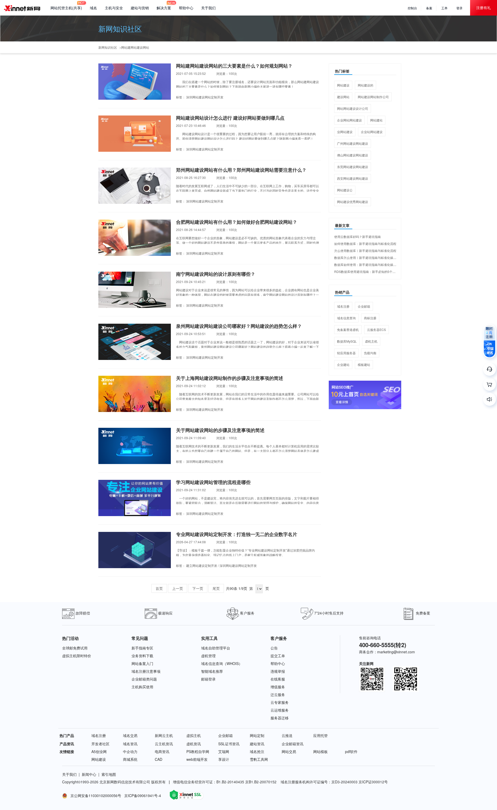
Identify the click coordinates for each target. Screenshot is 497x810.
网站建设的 (365, 85)
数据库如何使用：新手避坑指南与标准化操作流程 (368, 264)
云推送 (287, 735)
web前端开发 (197, 759)
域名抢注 (257, 751)
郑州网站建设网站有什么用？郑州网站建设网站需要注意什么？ (241, 170)
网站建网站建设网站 (135, 47)
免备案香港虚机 (348, 329)
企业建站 (343, 364)
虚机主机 (371, 341)
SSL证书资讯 (228, 743)
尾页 (216, 588)
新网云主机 (164, 735)
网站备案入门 (142, 663)
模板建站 (364, 364)
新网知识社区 (120, 28)
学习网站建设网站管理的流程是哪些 (213, 482)
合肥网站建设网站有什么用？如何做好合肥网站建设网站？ (236, 222)
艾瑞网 (223, 751)
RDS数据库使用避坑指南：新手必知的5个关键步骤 (369, 271)
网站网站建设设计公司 (352, 108)
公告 (274, 647)
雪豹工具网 (259, 759)
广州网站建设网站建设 (352, 143)
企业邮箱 (364, 306)
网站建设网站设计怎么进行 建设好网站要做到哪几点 (230, 118)
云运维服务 (280, 710)
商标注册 (370, 318)
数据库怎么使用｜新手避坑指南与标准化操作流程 (368, 257)
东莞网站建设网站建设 (352, 166)
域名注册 (343, 306)
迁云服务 (278, 694)
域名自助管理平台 (215, 647)
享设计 (223, 759)
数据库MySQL (347, 341)
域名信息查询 (346, 318)
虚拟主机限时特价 (76, 655)
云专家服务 (280, 702)
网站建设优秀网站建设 (352, 201)
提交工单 (278, 655)
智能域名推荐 (212, 671)
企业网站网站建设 (349, 120)
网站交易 (289, 751)
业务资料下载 (142, 655)
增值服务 (278, 686)
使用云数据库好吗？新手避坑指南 (357, 236)
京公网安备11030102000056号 (94, 795)
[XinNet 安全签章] (186, 795)
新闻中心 (89, 774)
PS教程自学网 (197, 751)
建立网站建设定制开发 (201, 565)
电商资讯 (162, 751)
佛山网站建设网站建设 (352, 155)
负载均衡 (370, 353)
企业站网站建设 (372, 131)
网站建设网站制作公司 (373, 97)
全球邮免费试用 (74, 647)
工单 (444, 8)
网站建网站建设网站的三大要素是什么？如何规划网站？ (234, 66)
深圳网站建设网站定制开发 (204, 97)
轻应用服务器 (346, 353)
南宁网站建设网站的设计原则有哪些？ (215, 274)
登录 (459, 8)
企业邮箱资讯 (292, 743)
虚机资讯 (193, 743)
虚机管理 (208, 655)
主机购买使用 (142, 686)
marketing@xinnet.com (396, 651)
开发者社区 (100, 743)
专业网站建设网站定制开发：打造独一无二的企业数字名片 (236, 534)
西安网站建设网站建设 (352, 178)
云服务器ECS (376, 329)
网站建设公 (345, 190)
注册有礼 (483, 7)
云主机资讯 (164, 743)
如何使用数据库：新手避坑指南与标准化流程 (365, 243)
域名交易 (130, 735)
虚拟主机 (193, 735)
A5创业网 (99, 751)
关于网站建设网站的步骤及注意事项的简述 (220, 430)
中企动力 (130, 751)
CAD (158, 759)
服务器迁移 (280, 717)
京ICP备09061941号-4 (143, 795)
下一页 (197, 588)
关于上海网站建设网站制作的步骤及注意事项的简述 (229, 378)
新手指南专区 (142, 647)
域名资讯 (130, 743)
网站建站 (376, 120)
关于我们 (208, 7)
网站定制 (257, 735)
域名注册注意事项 (145, 671)
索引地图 (108, 774)
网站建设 (343, 85)
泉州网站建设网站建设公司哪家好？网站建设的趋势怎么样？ (239, 326)
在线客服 (278, 679)
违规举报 (278, 671)
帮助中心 (186, 7)
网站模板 (320, 751)
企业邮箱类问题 (144, 679)
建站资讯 (257, 743)
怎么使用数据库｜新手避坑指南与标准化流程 (365, 250)
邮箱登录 (208, 679)
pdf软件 (351, 751)
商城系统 (130, 759)
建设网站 (343, 97)
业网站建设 (345, 131)
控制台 (412, 8)
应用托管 (320, 735)
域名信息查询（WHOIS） (221, 663)
